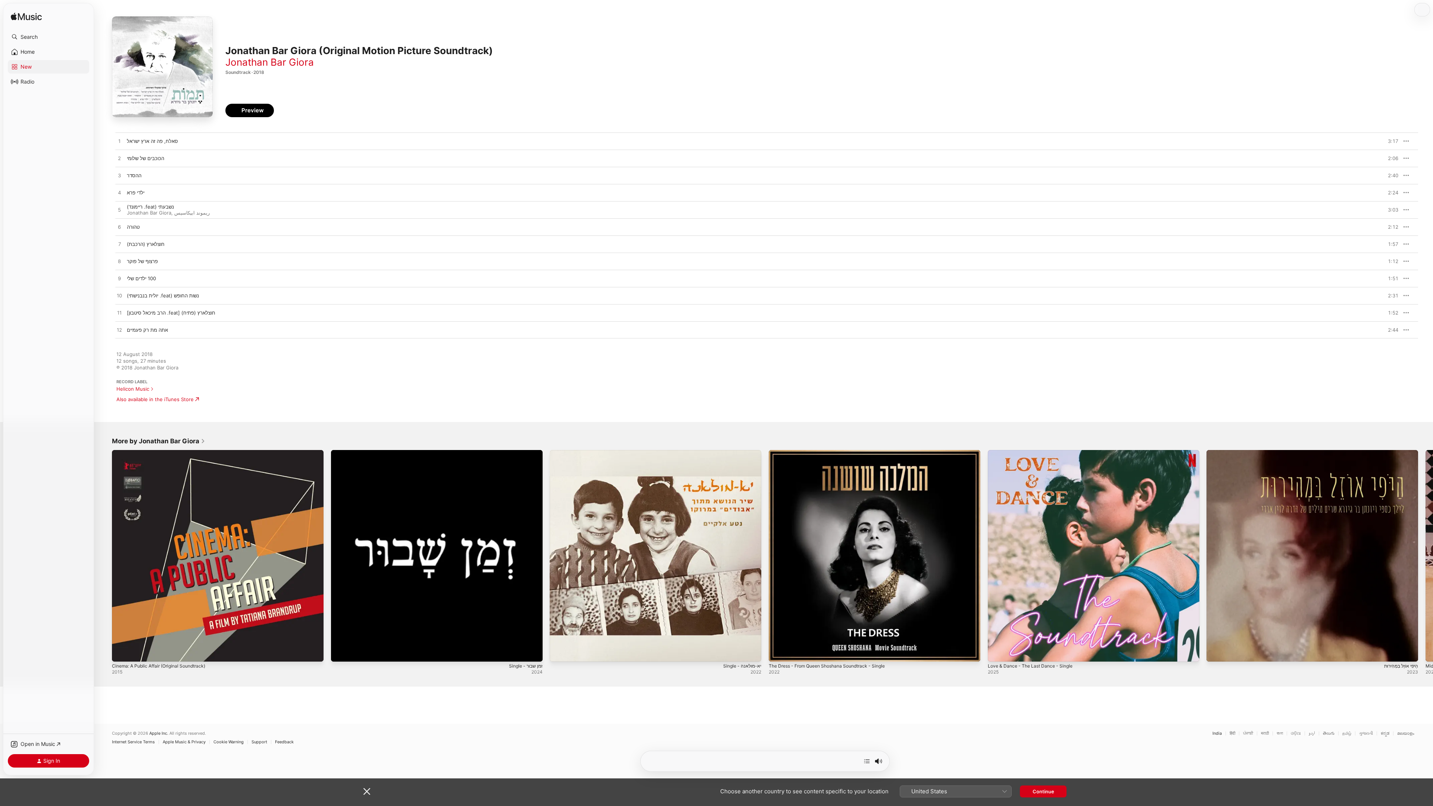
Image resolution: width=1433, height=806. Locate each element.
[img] (26, 17)
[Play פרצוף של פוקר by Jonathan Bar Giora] (119, 261)
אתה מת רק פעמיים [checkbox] (147, 330)
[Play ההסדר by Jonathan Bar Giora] (119, 175)
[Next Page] (1425, 555)
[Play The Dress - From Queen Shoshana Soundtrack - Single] (778, 652)
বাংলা (1280, 733)
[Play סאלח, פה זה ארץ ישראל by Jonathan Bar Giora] (119, 141)
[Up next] (866, 761)
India (1217, 733)
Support (259, 742)
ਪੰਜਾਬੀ (1248, 733)
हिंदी (1232, 733)
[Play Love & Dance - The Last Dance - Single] (997, 652)
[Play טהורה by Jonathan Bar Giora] (119, 227)
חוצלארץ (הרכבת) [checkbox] (146, 244)
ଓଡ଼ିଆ (1296, 733)
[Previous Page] (104, 555)
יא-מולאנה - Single (570, 453)
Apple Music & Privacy (184, 742)
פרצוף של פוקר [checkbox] (142, 261)
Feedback (284, 742)
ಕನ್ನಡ (1385, 733)
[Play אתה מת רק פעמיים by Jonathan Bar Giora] (119, 330)
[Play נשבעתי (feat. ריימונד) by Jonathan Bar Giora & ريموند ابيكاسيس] (119, 210)
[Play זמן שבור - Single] (340, 652)
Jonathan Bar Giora (269, 62)
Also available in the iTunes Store (155, 399)
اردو (1312, 733)
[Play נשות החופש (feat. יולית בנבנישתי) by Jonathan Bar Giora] (119, 296)
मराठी (1265, 733)
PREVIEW (1390, 141)
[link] (158, 441)
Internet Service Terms (133, 742)
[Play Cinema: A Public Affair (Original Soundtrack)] (121, 652)
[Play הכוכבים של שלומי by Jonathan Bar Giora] (119, 158)
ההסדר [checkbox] (134, 175)
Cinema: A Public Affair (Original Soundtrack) (164, 453)
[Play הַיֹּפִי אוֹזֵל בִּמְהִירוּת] (1215, 652)
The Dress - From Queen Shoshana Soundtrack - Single (834, 453)
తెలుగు (1328, 733)
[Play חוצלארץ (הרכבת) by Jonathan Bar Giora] (119, 244)
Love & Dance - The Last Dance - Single (1034, 453)
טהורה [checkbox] (133, 227)
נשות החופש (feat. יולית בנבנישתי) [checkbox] (163, 296)
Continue (1043, 791)
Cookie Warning (228, 742)
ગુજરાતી (1366, 733)
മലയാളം (1405, 733)
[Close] (366, 791)
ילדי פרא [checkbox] (135, 193)
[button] (48, 37)
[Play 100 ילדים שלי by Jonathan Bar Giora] (119, 278)
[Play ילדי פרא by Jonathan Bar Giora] (119, 193)
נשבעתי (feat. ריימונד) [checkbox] (150, 207)
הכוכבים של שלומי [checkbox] (145, 158)
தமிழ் (1346, 733)
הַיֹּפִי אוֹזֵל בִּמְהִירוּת (1224, 453)
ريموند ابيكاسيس (192, 213)
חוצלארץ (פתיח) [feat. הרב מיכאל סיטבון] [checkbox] (171, 313)
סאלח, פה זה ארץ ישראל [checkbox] (152, 141)
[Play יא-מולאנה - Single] (559, 652)
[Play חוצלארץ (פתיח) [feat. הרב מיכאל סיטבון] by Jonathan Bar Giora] (119, 313)
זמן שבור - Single (349, 453)
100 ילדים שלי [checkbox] (141, 278)
